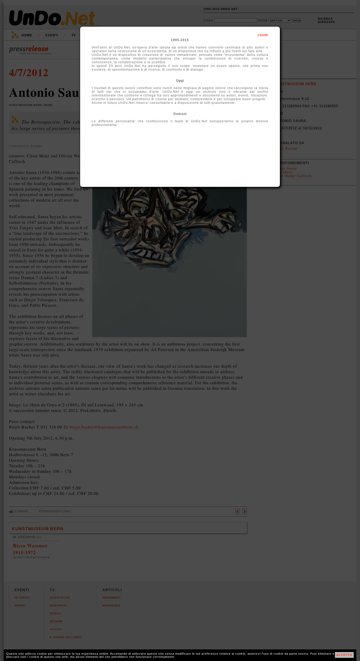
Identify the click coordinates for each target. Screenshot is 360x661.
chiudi (262, 35)
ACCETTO (344, 655)
